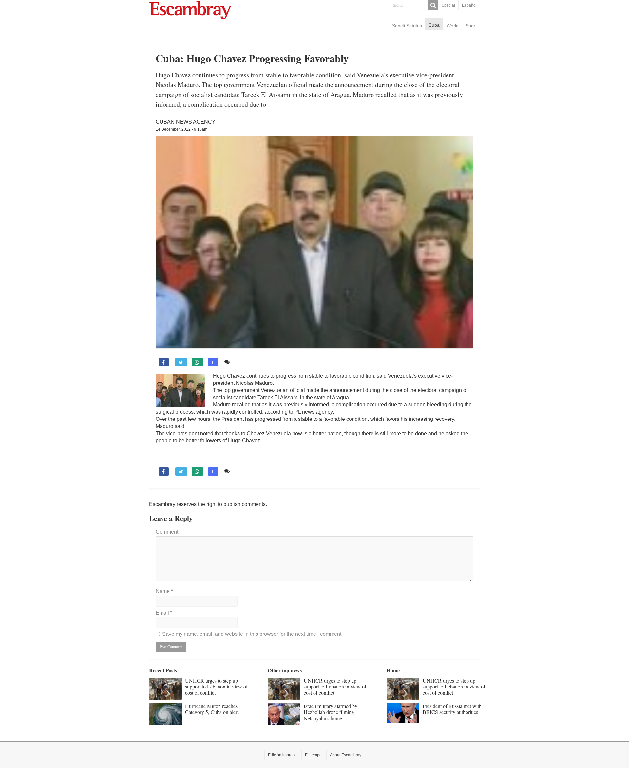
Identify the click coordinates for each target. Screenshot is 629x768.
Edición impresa (282, 755)
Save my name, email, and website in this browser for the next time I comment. (252, 634)
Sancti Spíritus (407, 25)
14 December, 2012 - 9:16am (181, 129)
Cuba (434, 24)
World (453, 25)
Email (164, 613)
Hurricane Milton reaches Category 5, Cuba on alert (211, 709)
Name (164, 591)
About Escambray (345, 755)
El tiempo (313, 755)
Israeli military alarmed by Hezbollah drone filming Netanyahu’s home (330, 712)
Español (469, 5)
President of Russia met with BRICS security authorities (452, 709)
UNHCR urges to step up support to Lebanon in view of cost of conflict (216, 686)
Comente (243, 362)
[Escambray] (190, 9)
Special (448, 5)
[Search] (433, 5)
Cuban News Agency (186, 122)
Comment (167, 532)
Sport (471, 25)
